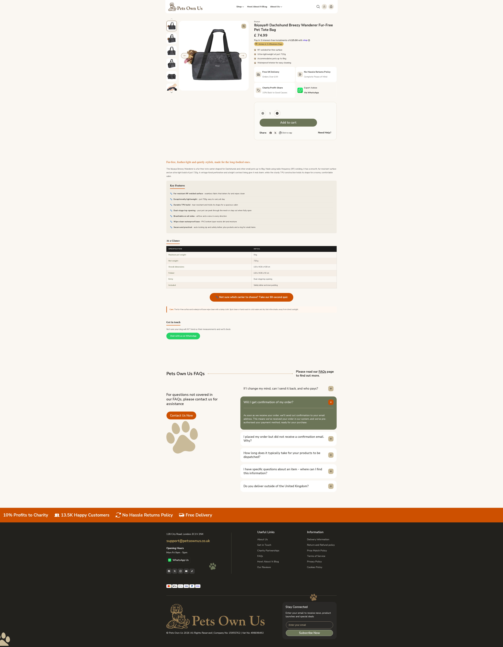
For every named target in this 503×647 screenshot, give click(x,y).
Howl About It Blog (268, 561)
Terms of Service (316, 556)
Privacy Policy (314, 561)
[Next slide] (171, 92)
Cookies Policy (314, 567)
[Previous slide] (171, 19)
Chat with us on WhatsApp (183, 336)
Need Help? (324, 132)
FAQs (322, 372)
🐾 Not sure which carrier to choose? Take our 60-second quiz (251, 297)
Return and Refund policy (321, 545)
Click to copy (287, 133)
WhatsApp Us (181, 560)
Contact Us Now (181, 416)
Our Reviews (264, 567)
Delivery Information (318, 539)
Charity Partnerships (268, 550)
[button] (318, 6)
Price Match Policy (317, 550)
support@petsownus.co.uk (188, 541)
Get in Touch (264, 545)
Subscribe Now (309, 633)
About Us (262, 539)
